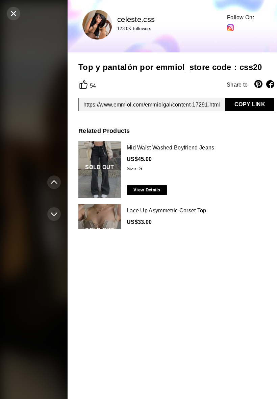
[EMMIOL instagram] (230, 27)
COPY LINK (249, 104)
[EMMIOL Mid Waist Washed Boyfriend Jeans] (175, 170)
